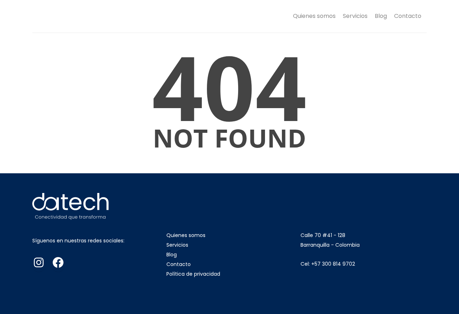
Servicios (355, 16)
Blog (381, 16)
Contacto (407, 16)
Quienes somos (314, 16)
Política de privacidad (193, 273)
